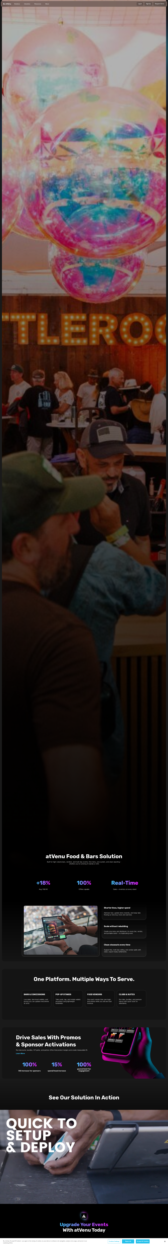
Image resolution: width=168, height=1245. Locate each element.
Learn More (20, 1053)
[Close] (165, 1241)
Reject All (128, 1241)
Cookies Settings (114, 1241)
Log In (140, 4)
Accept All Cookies (142, 1241)
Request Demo (159, 4)
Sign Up (148, 4)
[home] (7, 3)
